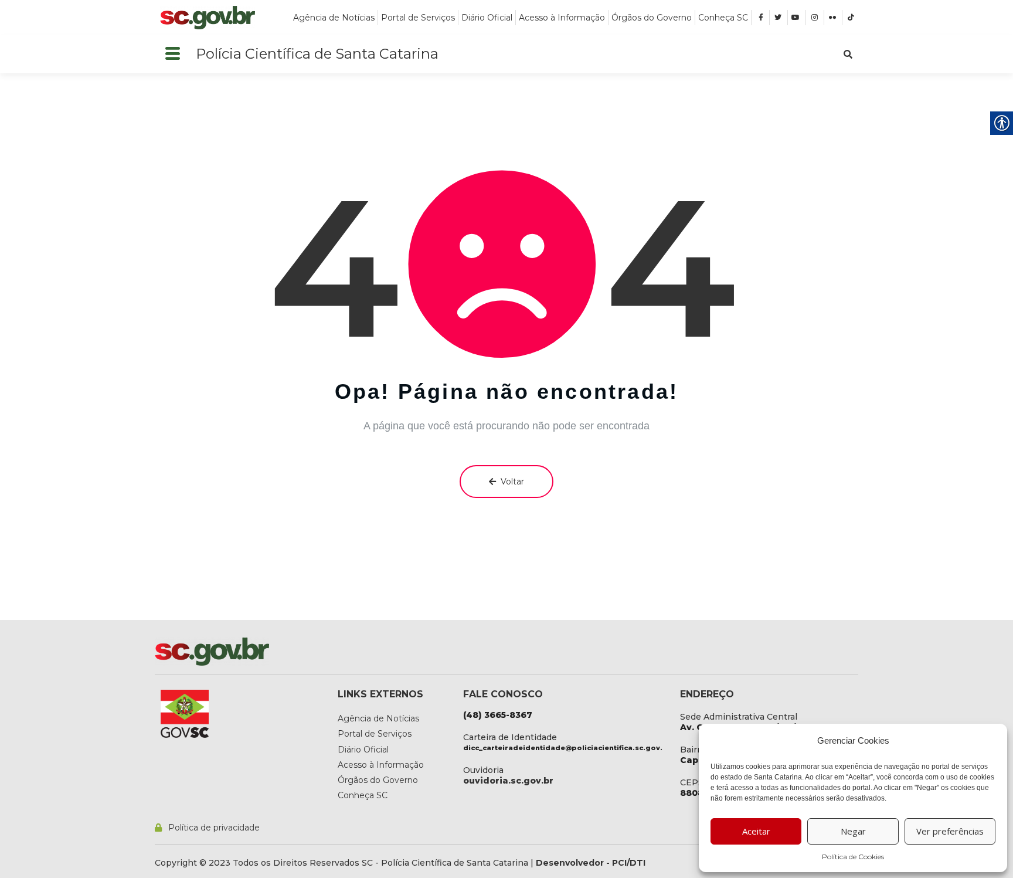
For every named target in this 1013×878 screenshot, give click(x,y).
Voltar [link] (512, 481)
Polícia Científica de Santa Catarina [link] (317, 53)
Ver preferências (950, 831)
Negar (853, 831)
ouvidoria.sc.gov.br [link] (508, 780)
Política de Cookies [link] (853, 856)
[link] (207, 17)
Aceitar (756, 831)
